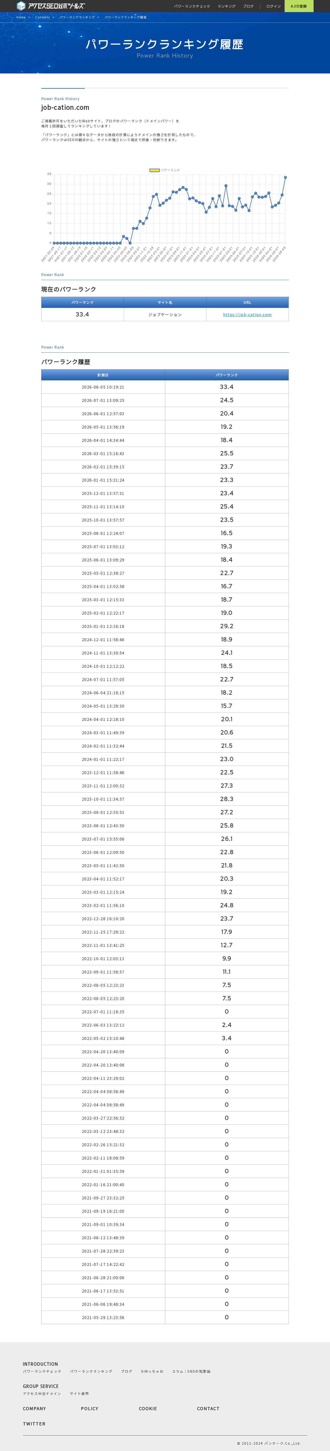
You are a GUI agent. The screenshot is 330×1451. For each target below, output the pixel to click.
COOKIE (148, 1408)
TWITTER (34, 1423)
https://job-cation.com (247, 314)
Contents (42, 17)
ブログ (248, 6)
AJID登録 (299, 6)
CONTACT (208, 1408)
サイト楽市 (79, 1393)
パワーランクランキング (77, 17)
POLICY (90, 1408)
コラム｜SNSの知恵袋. (192, 1371)
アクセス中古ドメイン (42, 1393)
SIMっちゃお (152, 1371)
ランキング (227, 6)
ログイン (273, 6)
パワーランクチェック (192, 6)
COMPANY (34, 1408)
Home (21, 17)
